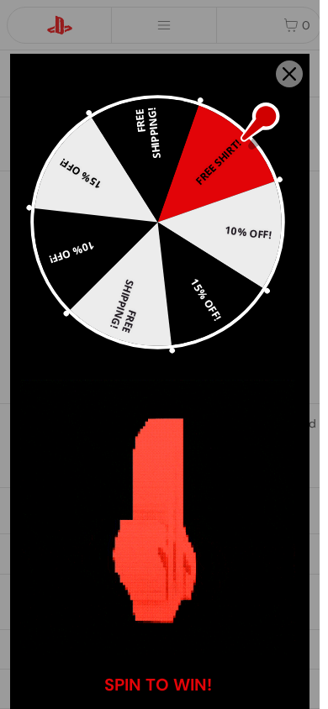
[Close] (289, 74)
